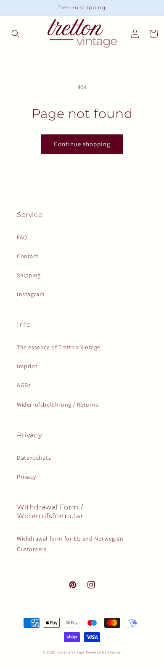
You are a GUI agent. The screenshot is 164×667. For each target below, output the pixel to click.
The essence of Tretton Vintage (59, 347)
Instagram (31, 294)
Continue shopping (82, 144)
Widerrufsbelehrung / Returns (57, 404)
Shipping (29, 275)
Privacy (26, 476)
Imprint (27, 366)
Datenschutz (34, 457)
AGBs (24, 385)
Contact (27, 256)
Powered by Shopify (104, 652)
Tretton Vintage (71, 652)
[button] (15, 33)
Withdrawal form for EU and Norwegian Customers (70, 544)
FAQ (22, 237)
